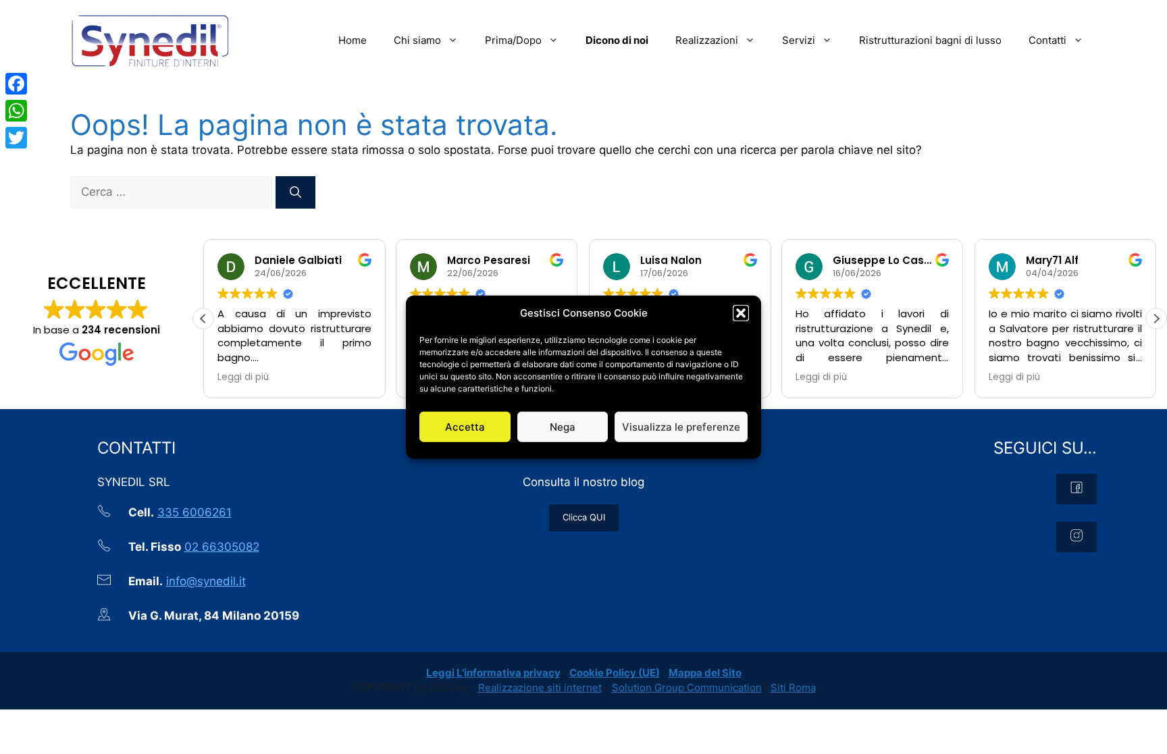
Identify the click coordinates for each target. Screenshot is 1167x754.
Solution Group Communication (687, 687)
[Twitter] (16, 137)
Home (352, 40)
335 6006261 (194, 512)
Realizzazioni (706, 40)
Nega (562, 426)
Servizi (798, 40)
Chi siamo (417, 40)
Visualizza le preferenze (681, 426)
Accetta (465, 426)
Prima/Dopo (513, 40)
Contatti (1047, 40)
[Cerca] (295, 192)
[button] (741, 313)
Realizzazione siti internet (540, 687)
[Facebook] (16, 83)
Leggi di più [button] (243, 377)
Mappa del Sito (705, 672)
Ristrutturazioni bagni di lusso (930, 40)
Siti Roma (793, 687)
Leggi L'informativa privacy (493, 672)
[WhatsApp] (16, 110)
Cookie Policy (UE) (614, 672)
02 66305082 (221, 547)
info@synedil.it (206, 581)
